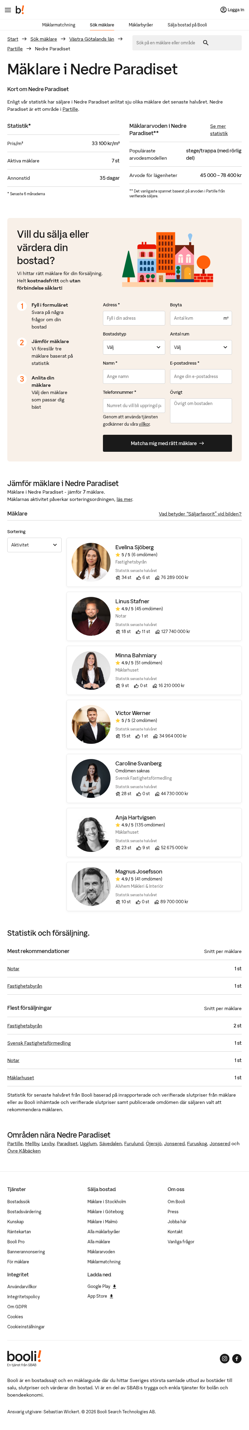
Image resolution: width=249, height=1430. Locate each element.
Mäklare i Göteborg (105, 1211)
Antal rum (179, 334)
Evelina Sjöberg (134, 547)
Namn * (110, 363)
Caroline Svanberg (138, 763)
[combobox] (168, 43)
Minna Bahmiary (135, 655)
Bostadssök (18, 1201)
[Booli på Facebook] (237, 1359)
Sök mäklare (102, 25)
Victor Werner (133, 713)
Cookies (15, 1316)
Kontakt (175, 1231)
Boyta (176, 305)
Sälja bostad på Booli (187, 25)
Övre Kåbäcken (24, 1151)
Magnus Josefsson (138, 871)
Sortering (16, 531)
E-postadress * (185, 363)
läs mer (124, 499)
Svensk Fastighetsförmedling (39, 1043)
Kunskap (15, 1221)
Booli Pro (16, 1241)
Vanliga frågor (181, 1241)
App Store (97, 1296)
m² (225, 318)
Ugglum (88, 1143)
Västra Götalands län (91, 39)
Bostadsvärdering (24, 1211)
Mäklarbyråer (141, 25)
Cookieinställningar (26, 1327)
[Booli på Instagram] (225, 1359)
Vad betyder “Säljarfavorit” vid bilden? (200, 514)
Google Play (98, 1286)
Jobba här (177, 1221)
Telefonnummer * (119, 392)
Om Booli (176, 1201)
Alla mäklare (98, 1241)
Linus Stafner (132, 601)
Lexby (48, 1143)
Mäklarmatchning (58, 25)
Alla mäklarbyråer (103, 1231)
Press (173, 1211)
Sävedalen (110, 1143)
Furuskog (197, 1143)
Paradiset (67, 1143)
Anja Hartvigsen (135, 817)
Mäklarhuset (20, 1077)
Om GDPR (17, 1306)
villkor (144, 424)
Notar (13, 968)
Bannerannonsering (26, 1252)
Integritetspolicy (23, 1296)
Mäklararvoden (101, 1252)
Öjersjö (154, 1143)
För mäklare (18, 1262)
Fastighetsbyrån (24, 986)
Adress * (111, 305)
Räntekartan (19, 1231)
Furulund (133, 1143)
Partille (15, 49)
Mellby (32, 1143)
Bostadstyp (114, 334)
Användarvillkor (22, 1286)
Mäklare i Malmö (102, 1221)
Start (12, 39)
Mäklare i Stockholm (106, 1201)
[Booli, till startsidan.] (20, 9)
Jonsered (174, 1143)
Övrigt (176, 392)
